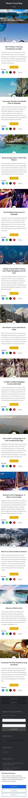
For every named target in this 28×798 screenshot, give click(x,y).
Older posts (14, 699)
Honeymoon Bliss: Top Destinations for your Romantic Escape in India (13, 764)
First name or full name (7, 718)
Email (3, 723)
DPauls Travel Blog (14, 3)
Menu (14, 6)
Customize (14, 790)
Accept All (14, 786)
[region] (14, 784)
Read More (14, 67)
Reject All (14, 794)
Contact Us (5, 752)
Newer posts (14, 702)
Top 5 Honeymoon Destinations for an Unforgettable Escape (11, 768)
